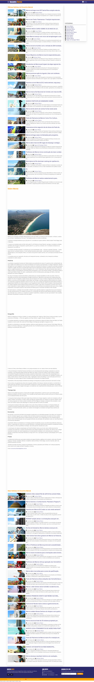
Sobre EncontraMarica (47, 671)
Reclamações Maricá (71, 32)
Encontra (16, 2)
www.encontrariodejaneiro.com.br (19, 448)
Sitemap (18, 679)
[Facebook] (8, 675)
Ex (26, 169)
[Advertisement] (17, 200)
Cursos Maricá (38, 31)
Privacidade (13, 679)
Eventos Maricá (38, 120)
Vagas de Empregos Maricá (40, 145)
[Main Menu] (8, 2)
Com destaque (51, 674)
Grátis (56, 674)
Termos (8, 679)
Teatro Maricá (69, 36)
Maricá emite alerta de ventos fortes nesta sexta (41, 109)
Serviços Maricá (39, 555)
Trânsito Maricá (39, 581)
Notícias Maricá (38, 12)
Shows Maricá (38, 21)
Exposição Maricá (70, 29)
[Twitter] (11, 675)
